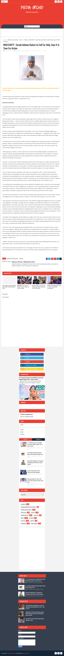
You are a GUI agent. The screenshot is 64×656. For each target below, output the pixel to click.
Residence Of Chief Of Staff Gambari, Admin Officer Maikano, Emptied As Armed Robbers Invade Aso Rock (35, 613)
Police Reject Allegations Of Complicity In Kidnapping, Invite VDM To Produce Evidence (35, 462)
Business (23, 504)
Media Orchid (32, 7)
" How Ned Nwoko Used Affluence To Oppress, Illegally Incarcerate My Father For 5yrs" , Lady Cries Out (35, 607)
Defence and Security (13, 40)
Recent (26, 439)
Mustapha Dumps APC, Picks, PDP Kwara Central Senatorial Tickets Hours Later (35, 480)
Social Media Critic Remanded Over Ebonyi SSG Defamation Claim (9, 287)
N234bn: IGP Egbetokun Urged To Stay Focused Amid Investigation (54, 287)
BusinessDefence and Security (28, 507)
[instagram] (61, 1)
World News (34, 523)
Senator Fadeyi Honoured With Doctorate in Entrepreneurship (33, 471)
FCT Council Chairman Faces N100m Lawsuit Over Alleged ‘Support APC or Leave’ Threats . (31, 378)
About (21, 432)
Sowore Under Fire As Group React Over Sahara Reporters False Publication (39, 287)
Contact (22, 434)
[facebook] (56, 1)
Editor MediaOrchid (27, 414)
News (21, 40)
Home (5, 40)
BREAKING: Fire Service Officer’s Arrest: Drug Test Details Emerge (23, 287)
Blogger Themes (26, 653)
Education (23, 512)
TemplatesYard (13, 653)
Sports (32, 520)
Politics (23, 520)
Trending (26, 40)
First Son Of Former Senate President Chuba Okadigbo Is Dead (35, 619)
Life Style (36, 515)
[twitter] (58, 1)
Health (33, 512)
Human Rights (24, 515)
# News (21, 258)
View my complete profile (26, 416)
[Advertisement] (32, 19)
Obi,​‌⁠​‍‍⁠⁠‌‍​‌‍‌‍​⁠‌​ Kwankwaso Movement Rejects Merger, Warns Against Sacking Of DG (35, 453)
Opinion (31, 518)
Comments (38, 439)
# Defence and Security (12, 258)
